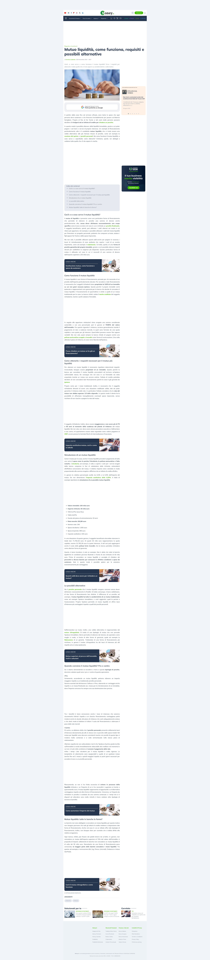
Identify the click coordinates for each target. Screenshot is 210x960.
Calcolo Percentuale (111, 942)
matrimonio (91, 245)
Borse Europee (122, 934)
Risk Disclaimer (136, 934)
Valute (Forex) (122, 942)
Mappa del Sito (96, 931)
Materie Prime (122, 939)
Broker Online (109, 936)
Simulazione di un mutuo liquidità (80, 198)
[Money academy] (114, 18)
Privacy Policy (135, 939)
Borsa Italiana (122, 931)
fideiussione (68, 640)
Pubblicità (95, 939)
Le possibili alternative (76, 201)
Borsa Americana (123, 936)
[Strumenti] (117, 18)
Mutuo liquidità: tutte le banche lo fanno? (83, 207)
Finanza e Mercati (124, 928)
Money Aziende (96, 936)
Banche (69, 900)
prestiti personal (86, 136)
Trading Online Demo (111, 931)
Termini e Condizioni (137, 936)
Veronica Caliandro (70, 59)
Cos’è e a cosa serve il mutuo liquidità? (82, 188)
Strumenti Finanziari (111, 928)
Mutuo (76, 900)
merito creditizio (105, 294)
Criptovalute (109, 939)
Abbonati (139, 13)
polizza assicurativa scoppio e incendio (78, 337)
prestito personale (75, 589)
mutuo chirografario (71, 632)
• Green (137, 18)
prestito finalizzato (112, 226)
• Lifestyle (143, 18)
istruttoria (75, 464)
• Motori (126, 18)
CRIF (66, 434)
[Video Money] (120, 18)
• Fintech (131, 18)
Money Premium (96, 934)
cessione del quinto (71, 136)
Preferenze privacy (137, 942)
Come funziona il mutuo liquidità (80, 192)
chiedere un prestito (106, 122)
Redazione (134, 931)
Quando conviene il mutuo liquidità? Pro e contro (85, 204)
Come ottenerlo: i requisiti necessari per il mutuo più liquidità (89, 195)
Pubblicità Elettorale (97, 942)
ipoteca (67, 382)
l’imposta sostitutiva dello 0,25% (98, 477)
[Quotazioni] (111, 18)
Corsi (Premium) (110, 934)
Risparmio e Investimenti (70, 46)
